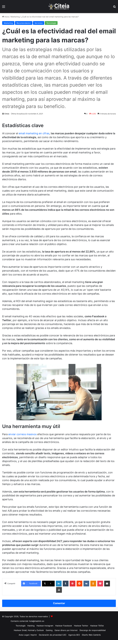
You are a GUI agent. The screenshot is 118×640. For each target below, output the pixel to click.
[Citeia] (59, 6)
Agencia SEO (74, 635)
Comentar (59, 603)
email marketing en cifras (34, 133)
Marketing (15, 17)
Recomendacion (24, 23)
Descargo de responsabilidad (93, 630)
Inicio (6, 17)
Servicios (39, 23)
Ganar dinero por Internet (66, 630)
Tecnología (51, 23)
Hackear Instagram (45, 625)
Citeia (6, 114)
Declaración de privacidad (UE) (52, 635)
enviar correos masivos (22, 434)
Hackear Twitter (81, 625)
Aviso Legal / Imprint (28, 635)
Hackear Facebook (63, 625)
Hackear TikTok (97, 625)
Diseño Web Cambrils (91, 635)
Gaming (49, 630)
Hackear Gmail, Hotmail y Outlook (29, 630)
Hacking (31, 625)
